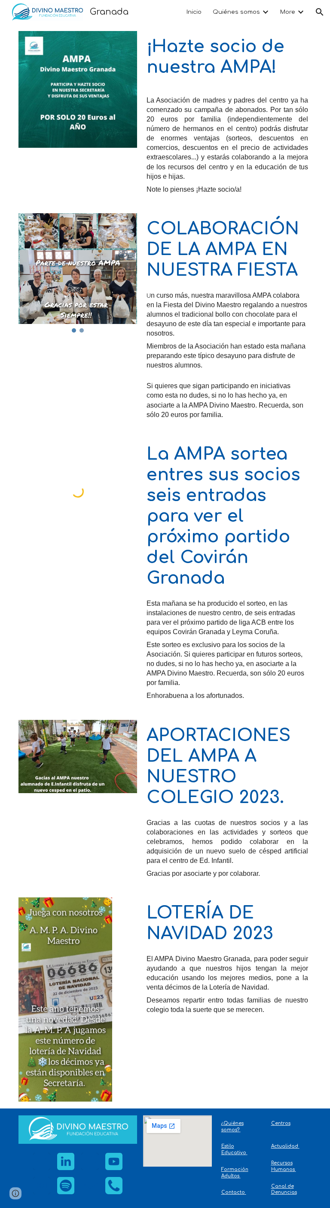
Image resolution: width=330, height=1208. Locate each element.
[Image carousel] (78, 273)
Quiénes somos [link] (236, 12)
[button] (319, 12)
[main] (227, 60)
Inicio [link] (194, 12)
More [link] (287, 12)
